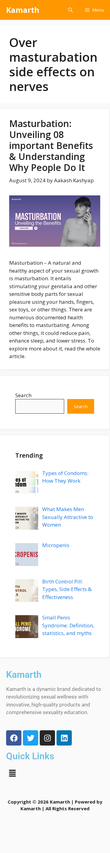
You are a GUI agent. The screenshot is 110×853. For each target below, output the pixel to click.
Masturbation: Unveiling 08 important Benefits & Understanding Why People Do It (51, 145)
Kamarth (22, 10)
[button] (70, 10)
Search (23, 395)
